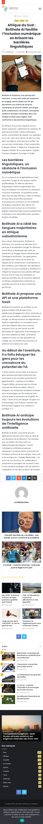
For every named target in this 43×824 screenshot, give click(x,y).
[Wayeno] (10, 8)
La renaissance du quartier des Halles (29, 676)
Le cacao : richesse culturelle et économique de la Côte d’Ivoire (28, 687)
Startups (22, 20)
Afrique (26, 16)
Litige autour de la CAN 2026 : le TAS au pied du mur (10, 623)
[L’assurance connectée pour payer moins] (8, 667)
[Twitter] (24, 636)
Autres (5, 786)
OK (22, 820)
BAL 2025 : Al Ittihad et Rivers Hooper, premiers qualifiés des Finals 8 (10, 598)
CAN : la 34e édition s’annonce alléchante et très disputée (30, 598)
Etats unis (7, 782)
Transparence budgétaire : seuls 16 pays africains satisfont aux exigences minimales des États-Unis (20, 736)
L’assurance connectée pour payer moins (27, 665)
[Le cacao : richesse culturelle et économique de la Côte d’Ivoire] (8, 688)
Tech (5, 775)
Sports (5, 767)
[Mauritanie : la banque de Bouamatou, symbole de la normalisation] (8, 656)
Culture (6, 771)
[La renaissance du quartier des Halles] (8, 678)
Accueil (19, 16)
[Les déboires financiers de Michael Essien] (8, 699)
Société (6, 760)
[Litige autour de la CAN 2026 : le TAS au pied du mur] (11, 614)
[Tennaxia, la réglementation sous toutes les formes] (31, 614)
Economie (7, 764)
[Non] (40, 815)
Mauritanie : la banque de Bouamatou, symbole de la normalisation (28, 655)
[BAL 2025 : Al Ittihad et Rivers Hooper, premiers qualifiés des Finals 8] (11, 588)
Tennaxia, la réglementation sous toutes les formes (31, 623)
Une (27, 20)
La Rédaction (9, 52)
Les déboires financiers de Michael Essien (28, 697)
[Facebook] (18, 636)
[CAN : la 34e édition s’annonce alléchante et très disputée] (31, 588)
